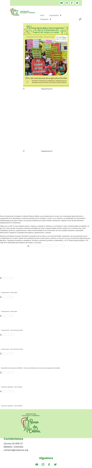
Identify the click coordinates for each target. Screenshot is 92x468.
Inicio (42, 15)
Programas (44, 19)
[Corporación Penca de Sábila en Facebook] (71, 4)
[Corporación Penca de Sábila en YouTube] (61, 4)
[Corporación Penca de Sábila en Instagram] (66, 4)
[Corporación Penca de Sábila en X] (76, 4)
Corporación (54, 15)
